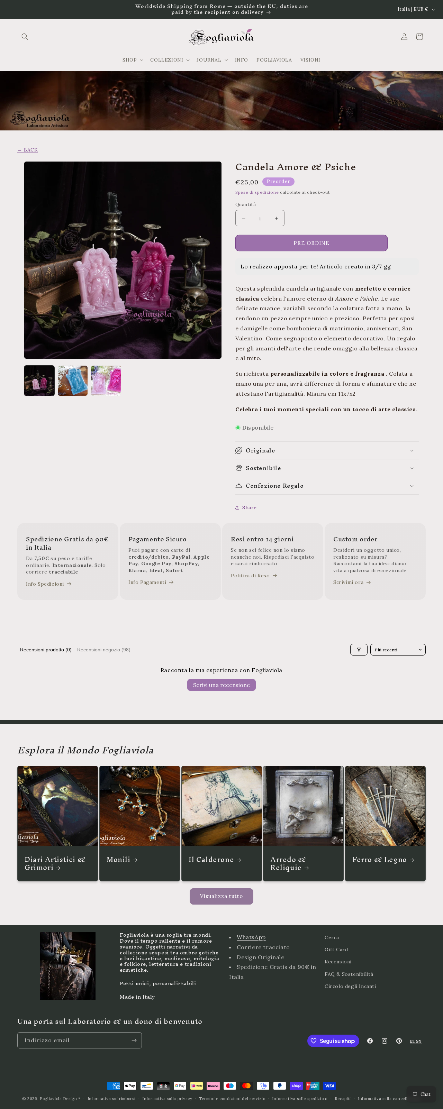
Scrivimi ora (348, 582)
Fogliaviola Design (58, 1098)
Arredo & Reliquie (288, 863)
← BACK (27, 150)
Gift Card (336, 949)
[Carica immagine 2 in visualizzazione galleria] (73, 381)
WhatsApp (251, 937)
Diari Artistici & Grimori (55, 863)
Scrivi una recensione (221, 684)
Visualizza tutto (221, 896)
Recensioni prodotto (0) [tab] (46, 649)
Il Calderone (211, 859)
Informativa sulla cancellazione (389, 1098)
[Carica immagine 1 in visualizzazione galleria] (39, 381)
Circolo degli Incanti (350, 986)
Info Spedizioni (45, 584)
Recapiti (343, 1098)
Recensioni (338, 962)
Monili (118, 859)
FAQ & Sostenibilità (349, 974)
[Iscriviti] (134, 1040)
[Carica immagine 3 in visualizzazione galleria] (106, 381)
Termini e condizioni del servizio (232, 1098)
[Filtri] (359, 650)
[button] (25, 36)
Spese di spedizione (257, 192)
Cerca (332, 937)
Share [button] (249, 507)
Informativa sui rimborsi (112, 1098)
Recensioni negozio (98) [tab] (103, 649)
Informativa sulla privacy (167, 1098)
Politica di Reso (250, 575)
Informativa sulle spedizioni (300, 1098)
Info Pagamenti (147, 582)
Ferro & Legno (379, 859)
